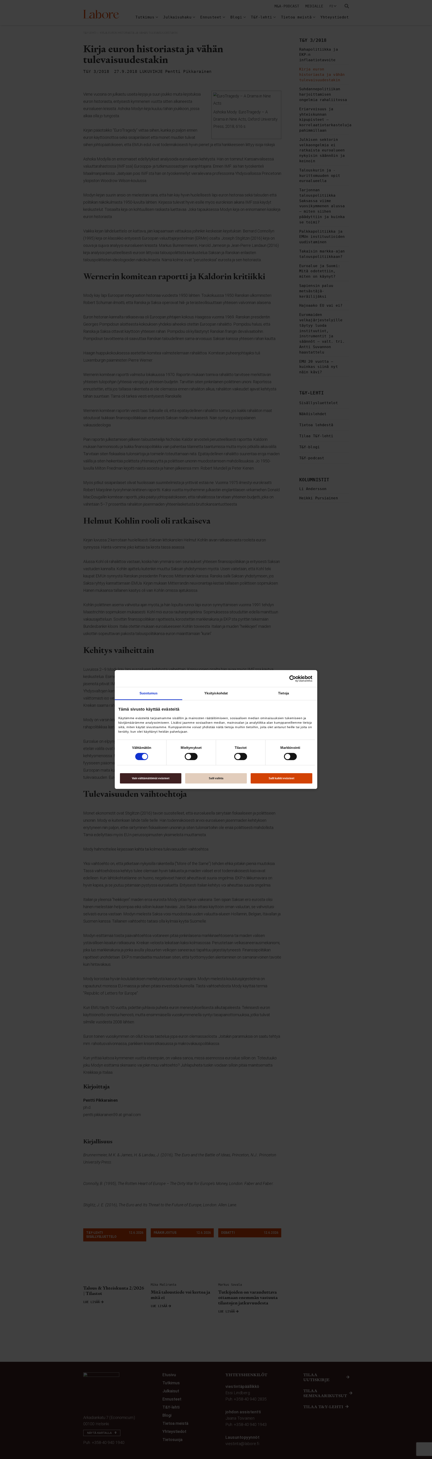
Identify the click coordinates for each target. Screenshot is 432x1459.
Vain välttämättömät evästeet (150, 778)
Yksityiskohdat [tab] (216, 693)
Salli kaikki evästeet (281, 778)
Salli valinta (216, 778)
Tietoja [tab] (283, 693)
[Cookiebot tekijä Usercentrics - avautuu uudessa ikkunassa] (292, 678)
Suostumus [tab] (149, 693)
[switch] (191, 756)
